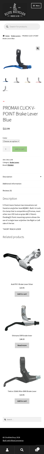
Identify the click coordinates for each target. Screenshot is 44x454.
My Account (7, 450)
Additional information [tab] (12, 183)
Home (7, 36)
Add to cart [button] (22, 294)
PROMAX (11, 165)
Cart (33, 448)
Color (5, 138)
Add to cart (19, 149)
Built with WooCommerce (13, 440)
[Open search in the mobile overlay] (22, 26)
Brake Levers (16, 36)
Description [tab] (7, 176)
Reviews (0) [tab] (7, 190)
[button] (38, 48)
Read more (22, 345)
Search (22, 450)
